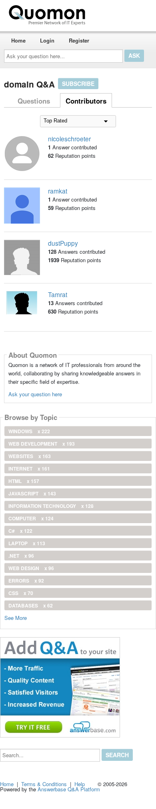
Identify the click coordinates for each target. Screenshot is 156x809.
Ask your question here (35, 394)
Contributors (86, 101)
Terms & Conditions (44, 784)
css (20, 593)
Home (18, 40)
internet (29, 468)
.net (21, 555)
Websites (29, 456)
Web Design (31, 568)
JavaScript (32, 493)
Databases (30, 605)
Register (79, 40)
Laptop (26, 543)
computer (31, 518)
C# (20, 530)
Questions (34, 101)
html (23, 481)
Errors (26, 580)
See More (15, 617)
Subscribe (78, 83)
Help (79, 784)
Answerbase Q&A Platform (69, 789)
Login (47, 40)
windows (29, 431)
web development (41, 443)
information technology (51, 505)
